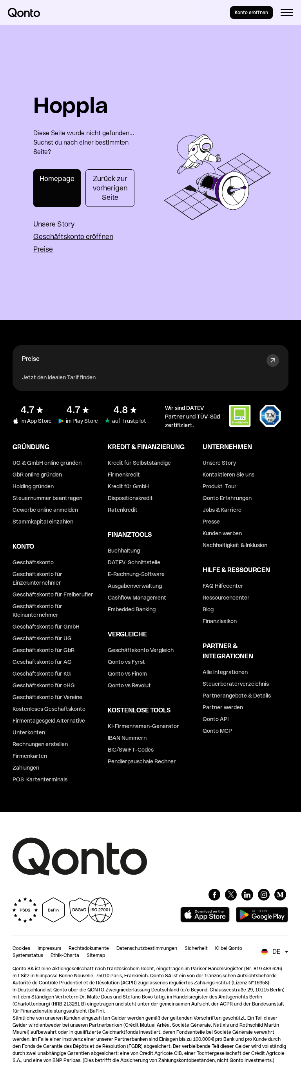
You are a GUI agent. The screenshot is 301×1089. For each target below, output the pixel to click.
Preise (43, 249)
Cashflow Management (137, 597)
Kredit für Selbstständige (139, 463)
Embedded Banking (132, 609)
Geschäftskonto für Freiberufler (53, 594)
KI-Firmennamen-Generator (143, 726)
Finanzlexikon (220, 621)
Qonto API (215, 719)
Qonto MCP (217, 731)
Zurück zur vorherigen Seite (110, 187)
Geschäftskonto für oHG (44, 685)
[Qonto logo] (24, 12)
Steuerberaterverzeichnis (236, 684)
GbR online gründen (37, 474)
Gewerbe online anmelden (45, 510)
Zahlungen (26, 768)
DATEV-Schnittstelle (134, 562)
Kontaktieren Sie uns (228, 474)
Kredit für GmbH (128, 486)
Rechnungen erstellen (40, 744)
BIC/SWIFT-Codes (131, 750)
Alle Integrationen (225, 672)
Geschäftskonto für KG (42, 673)
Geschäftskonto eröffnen (73, 236)
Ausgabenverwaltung (135, 586)
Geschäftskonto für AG (42, 662)
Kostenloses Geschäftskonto (49, 709)
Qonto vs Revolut (129, 685)
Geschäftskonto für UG (42, 638)
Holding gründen (33, 486)
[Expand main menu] (287, 12)
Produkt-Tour (220, 486)
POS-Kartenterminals (40, 779)
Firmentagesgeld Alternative (49, 721)
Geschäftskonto (33, 562)
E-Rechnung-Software (136, 574)
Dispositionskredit (130, 498)
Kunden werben (222, 533)
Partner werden (223, 707)
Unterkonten (29, 732)
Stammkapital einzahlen (43, 521)
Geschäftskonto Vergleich (141, 650)
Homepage (57, 178)
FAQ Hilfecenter (223, 586)
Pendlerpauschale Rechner (142, 761)
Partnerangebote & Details (237, 695)
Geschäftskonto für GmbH (46, 626)
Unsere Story (53, 224)
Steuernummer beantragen (47, 498)
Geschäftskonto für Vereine (47, 697)
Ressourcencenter (226, 597)
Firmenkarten (30, 756)
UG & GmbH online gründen (47, 463)
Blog (208, 609)
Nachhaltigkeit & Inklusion (235, 545)
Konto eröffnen (251, 12)
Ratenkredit (123, 510)
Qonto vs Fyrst (126, 662)
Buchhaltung (124, 550)
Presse (211, 521)
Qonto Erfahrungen (227, 498)
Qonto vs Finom (127, 673)
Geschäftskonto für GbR (43, 650)
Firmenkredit (124, 474)
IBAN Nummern (127, 738)
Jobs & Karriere (222, 510)
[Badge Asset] (214, 895)
